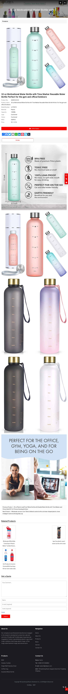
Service (37, 645)
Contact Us (38, 647)
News (37, 642)
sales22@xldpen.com (46, 666)
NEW (2, 660)
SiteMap (29, 685)
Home (37, 633)
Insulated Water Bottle (7, 672)
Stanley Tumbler (6, 663)
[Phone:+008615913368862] (66, 182)
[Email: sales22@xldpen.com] (66, 175)
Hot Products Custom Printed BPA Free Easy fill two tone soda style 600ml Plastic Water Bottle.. (9, 568)
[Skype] (63, 687)
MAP (34, 685)
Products (38, 639)
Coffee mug (4, 669)
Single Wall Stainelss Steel (8, 666)
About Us (38, 636)
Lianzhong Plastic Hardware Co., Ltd (32, 682)
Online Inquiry (35, 128)
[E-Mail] (66, 687)
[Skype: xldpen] (66, 179)
